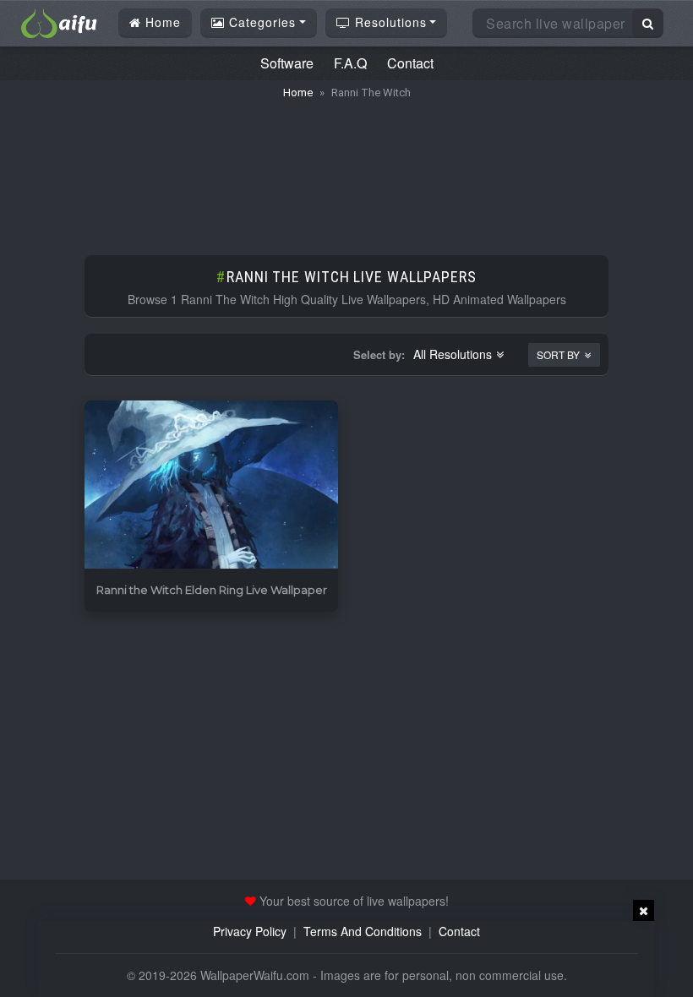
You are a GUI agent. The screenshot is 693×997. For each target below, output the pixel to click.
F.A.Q (350, 63)
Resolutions (389, 22)
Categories (260, 22)
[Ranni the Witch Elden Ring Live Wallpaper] (211, 485)
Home (161, 22)
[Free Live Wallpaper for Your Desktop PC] (59, 21)
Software (287, 63)
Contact (410, 63)
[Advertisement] (346, 169)
